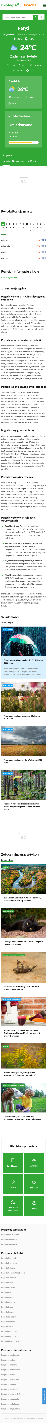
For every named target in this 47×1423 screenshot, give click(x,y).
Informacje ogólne (9, 277)
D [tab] (13, 224)
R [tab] (20, 227)
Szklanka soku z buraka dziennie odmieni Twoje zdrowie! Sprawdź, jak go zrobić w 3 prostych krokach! (22, 1033)
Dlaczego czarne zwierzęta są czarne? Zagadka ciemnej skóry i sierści (23, 942)
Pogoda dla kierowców (11, 1240)
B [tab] (6, 224)
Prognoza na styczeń (10, 1355)
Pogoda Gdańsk (8, 1268)
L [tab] (40, 224)
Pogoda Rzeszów (8, 1317)
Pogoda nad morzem (10, 1235)
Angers (4, 252)
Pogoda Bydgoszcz (9, 1263)
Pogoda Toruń (7, 1327)
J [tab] (33, 224)
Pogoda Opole (7, 1307)
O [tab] (10, 227)
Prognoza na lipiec (9, 1384)
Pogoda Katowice (8, 1278)
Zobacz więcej (7, 622)
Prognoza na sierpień (10, 1389)
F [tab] (20, 224)
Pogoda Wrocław (8, 1336)
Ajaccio (4, 240)
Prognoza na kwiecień (10, 1370)
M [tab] (3, 227)
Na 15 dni (31, 161)
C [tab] (10, 224)
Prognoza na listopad (10, 1404)
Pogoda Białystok (8, 1258)
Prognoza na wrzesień (10, 1394)
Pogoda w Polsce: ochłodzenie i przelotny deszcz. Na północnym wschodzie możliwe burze (22, 806)
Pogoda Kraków (8, 1288)
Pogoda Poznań (8, 1312)
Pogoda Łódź (6, 1292)
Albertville (5, 246)
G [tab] (23, 224)
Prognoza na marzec (9, 1365)
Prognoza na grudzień (10, 1409)
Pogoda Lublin (7, 1297)
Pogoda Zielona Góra (10, 1341)
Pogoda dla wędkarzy (10, 1244)
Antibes (4, 258)
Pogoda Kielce (7, 1283)
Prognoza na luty (8, 1360)
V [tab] (37, 227)
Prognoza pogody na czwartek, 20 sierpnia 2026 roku (22, 717)
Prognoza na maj (8, 1375)
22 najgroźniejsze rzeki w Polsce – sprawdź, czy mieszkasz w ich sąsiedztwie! (22, 899)
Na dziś (6, 161)
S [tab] (23, 227)
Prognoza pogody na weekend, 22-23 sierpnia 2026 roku (23, 661)
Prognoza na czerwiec (10, 1380)
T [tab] (30, 227)
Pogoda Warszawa (9, 1332)
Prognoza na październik (11, 1399)
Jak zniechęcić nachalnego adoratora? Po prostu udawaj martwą (21, 987)
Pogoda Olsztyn (8, 1302)
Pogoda (30, 5)
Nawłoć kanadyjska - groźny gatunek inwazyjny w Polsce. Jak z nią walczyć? (20, 1073)
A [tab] (3, 224)
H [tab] (27, 224)
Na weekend (18, 161)
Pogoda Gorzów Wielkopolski (13, 1273)
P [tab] (13, 227)
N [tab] (6, 227)
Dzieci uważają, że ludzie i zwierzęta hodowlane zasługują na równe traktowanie (22, 1117)
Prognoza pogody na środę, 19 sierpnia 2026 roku (23, 761)
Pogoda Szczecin (8, 1322)
